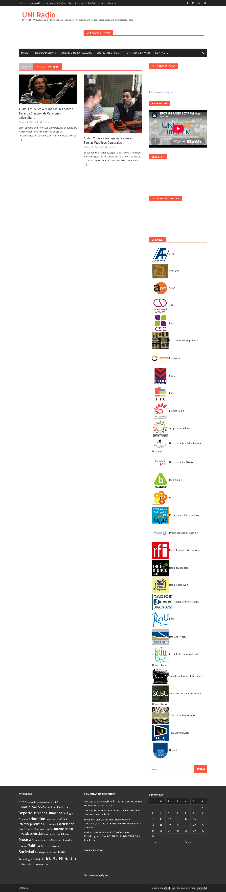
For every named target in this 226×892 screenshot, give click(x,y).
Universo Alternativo (40, 864)
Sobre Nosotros (76, 3)
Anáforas (174, 270)
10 (153, 819)
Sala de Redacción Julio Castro (186, 676)
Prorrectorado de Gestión (183, 532)
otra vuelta (67, 840)
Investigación (28, 833)
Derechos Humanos (47, 813)
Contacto (111, 3)
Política (34, 845)
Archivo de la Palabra (55, 3)
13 (178, 819)
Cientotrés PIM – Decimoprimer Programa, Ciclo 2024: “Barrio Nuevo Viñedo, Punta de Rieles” (112, 823)
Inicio (22, 3)
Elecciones (50, 819)
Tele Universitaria (179, 732)
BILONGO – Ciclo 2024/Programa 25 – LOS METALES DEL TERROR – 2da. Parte (112, 836)
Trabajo (36, 859)
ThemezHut (201, 887)
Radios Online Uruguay (186, 601)
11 (161, 819)
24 (153, 830)
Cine (55, 802)
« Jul (154, 842)
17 (153, 824)
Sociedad (26, 851)
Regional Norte (178, 636)
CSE (171, 305)
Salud (45, 845)
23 (203, 824)
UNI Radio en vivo (96, 3)
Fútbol (37, 829)
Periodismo (23, 846)
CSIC (171, 322)
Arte (21, 802)
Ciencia (48, 802)
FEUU (172, 375)
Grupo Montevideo (179, 428)
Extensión (175, 358)
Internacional (63, 829)
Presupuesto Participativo (184, 515)
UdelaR (173, 750)
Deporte (25, 812)
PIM (171, 497)
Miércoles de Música (60, 834)
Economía (23, 819)
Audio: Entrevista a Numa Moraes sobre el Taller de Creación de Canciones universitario (46, 113)
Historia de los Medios (181, 462)
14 (186, 819)
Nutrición (56, 840)
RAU (171, 619)
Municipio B (175, 479)
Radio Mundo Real (179, 567)
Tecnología (25, 859)
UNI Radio (39, 14)
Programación (34, 3)
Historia (49, 829)
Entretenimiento (48, 824)
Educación (37, 818)
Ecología (68, 813)
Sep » (188, 842)
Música (25, 839)
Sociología (40, 852)
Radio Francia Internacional (184, 550)
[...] (20, 139)
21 (186, 824)
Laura (87, 810)
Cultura (63, 807)
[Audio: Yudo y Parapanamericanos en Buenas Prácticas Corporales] (113, 103)
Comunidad (49, 807)
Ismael (47, 122)
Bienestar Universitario (35, 802)
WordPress (169, 887)
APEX (172, 287)
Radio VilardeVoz (178, 584)
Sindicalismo (55, 846)
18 (161, 824)
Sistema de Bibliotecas (182, 715)
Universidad (25, 864)
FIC (171, 393)
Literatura (44, 833)
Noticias (47, 840)
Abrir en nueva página (161, 92)
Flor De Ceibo (176, 410)
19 (169, 824)
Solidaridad (52, 852)
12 (169, 819)
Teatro (62, 852)
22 (194, 824)
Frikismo (29, 829)
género (42, 829)
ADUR (172, 254)
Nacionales (37, 840)
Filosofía (22, 829)
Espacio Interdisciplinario (183, 340)
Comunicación (30, 807)
